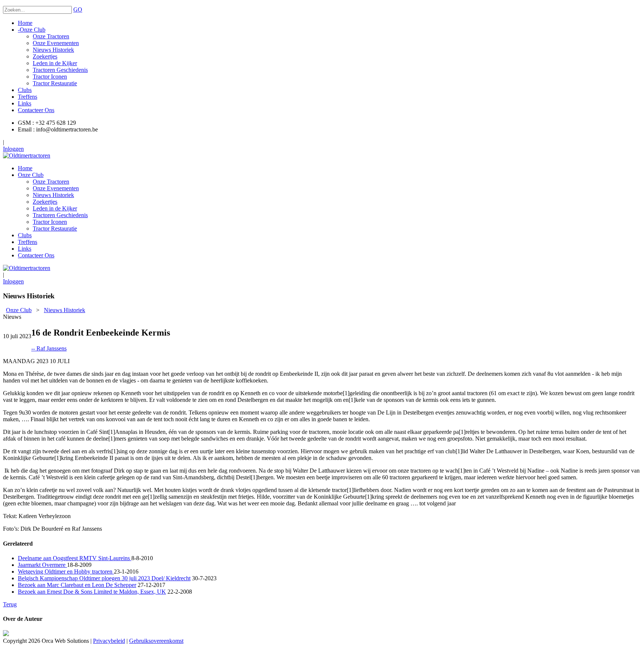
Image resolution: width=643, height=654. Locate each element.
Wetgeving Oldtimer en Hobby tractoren (66, 571)
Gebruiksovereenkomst (156, 641)
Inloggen (13, 149)
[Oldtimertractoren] (26, 155)
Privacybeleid (109, 641)
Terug (10, 604)
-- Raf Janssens (49, 348)
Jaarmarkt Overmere (42, 565)
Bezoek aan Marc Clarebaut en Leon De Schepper (77, 585)
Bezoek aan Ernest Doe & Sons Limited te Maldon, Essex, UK (92, 591)
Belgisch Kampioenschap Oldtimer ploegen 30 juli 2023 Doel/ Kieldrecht (104, 578)
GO (77, 9)
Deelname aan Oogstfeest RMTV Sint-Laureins (74, 558)
